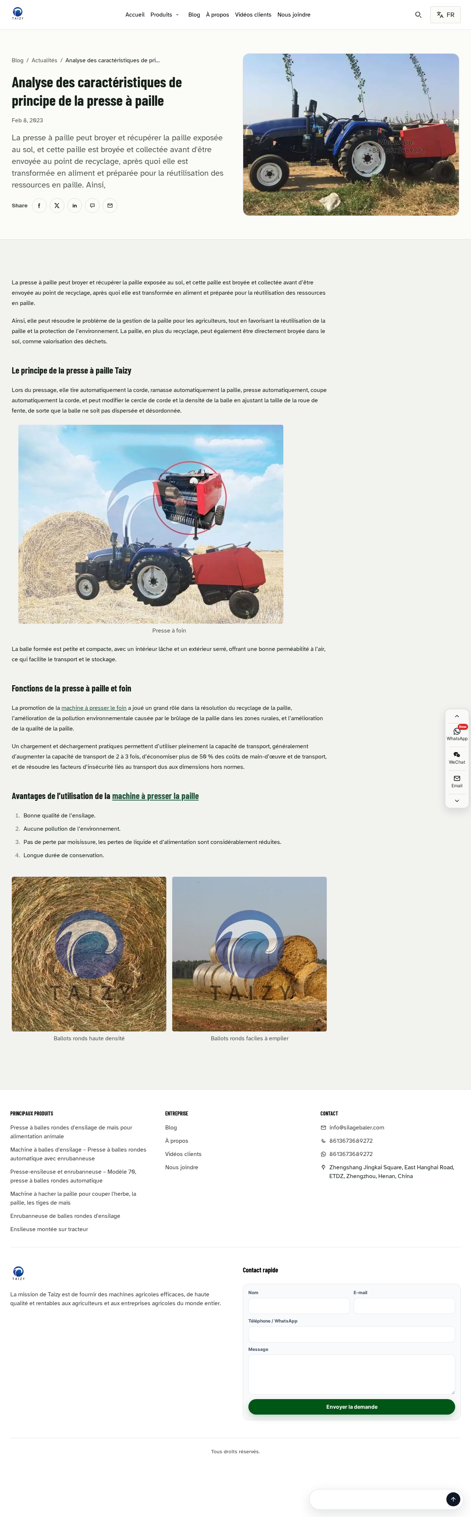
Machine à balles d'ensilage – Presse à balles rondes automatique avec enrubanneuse (78, 1154)
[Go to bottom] (457, 801)
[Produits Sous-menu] (177, 15)
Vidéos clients (253, 14)
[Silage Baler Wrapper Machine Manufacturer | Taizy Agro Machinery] (17, 13)
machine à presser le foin (94, 708)
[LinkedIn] (74, 205)
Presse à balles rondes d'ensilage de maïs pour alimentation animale (71, 1132)
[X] (57, 205)
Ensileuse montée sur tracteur (49, 1229)
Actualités (44, 60)
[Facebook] (39, 205)
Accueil (135, 14)
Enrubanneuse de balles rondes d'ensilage (65, 1216)
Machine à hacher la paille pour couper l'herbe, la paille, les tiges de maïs (73, 1198)
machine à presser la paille (155, 795)
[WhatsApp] (92, 205)
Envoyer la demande (352, 1407)
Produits (161, 14)
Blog (194, 14)
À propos (217, 14)
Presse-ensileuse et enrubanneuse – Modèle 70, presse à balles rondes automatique (73, 1176)
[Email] (110, 205)
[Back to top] (457, 716)
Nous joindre (294, 14)
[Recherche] (418, 14)
